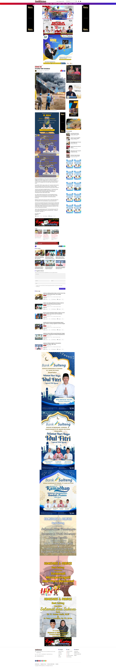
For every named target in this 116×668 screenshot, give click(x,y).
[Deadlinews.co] (40, 1)
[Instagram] (42, 661)
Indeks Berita (76, 651)
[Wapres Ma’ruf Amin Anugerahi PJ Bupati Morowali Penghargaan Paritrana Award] (68, 151)
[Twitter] (61, 246)
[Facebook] (59, 246)
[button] (76, 1)
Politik (59, 655)
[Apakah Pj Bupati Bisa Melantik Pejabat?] (68, 147)
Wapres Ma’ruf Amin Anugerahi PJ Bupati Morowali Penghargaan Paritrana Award (76, 151)
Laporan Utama (60, 651)
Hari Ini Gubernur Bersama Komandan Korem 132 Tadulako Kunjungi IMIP (54, 235)
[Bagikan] (64, 71)
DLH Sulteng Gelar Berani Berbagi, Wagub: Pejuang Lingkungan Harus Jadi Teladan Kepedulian (76, 134)
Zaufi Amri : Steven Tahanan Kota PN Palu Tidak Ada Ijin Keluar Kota (75, 155)
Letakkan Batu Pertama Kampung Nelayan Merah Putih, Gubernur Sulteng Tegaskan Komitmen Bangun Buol (39, 267)
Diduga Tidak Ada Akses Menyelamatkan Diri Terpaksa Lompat (38, 235)
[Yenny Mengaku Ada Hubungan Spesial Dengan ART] (68, 143)
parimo (68, 652)
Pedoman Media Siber (77, 654)
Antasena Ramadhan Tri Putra (41, 70)
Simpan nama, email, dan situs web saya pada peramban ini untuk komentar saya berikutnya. (49, 286)
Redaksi (75, 655)
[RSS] (45, 661)
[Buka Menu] (80, 1)
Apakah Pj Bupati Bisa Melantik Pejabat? (76, 147)
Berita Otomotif (69, 651)
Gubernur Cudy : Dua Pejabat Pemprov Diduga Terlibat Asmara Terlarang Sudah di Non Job (75, 138)
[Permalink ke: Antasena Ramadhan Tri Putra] (36, 71)
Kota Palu (59, 652)
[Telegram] (63, 246)
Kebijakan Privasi (76, 652)
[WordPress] (40, 661)
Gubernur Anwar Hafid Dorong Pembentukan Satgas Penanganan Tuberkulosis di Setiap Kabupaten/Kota (49, 267)
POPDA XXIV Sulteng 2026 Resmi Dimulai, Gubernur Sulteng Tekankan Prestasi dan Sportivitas (49, 257)
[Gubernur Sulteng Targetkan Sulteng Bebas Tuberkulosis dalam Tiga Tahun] (60, 263)
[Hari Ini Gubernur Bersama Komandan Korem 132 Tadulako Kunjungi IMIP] (55, 232)
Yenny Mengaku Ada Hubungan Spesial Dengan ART (76, 142)
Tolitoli (68, 654)
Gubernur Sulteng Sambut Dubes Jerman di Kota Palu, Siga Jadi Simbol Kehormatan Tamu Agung (39, 257)
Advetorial (45, 295)
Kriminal (59, 656)
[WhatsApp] (64, 246)
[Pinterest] (39, 661)
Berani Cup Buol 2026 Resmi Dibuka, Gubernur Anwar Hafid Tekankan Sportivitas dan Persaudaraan (60, 257)
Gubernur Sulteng (70, 655)
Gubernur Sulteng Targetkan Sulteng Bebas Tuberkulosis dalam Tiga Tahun (60, 267)
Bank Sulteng (69, 656)
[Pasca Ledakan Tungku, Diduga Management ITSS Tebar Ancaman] (47, 232)
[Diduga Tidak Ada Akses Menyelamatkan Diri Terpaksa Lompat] (38, 232)
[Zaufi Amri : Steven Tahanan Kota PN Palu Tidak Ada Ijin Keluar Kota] (68, 156)
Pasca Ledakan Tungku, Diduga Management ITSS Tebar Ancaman (46, 235)
